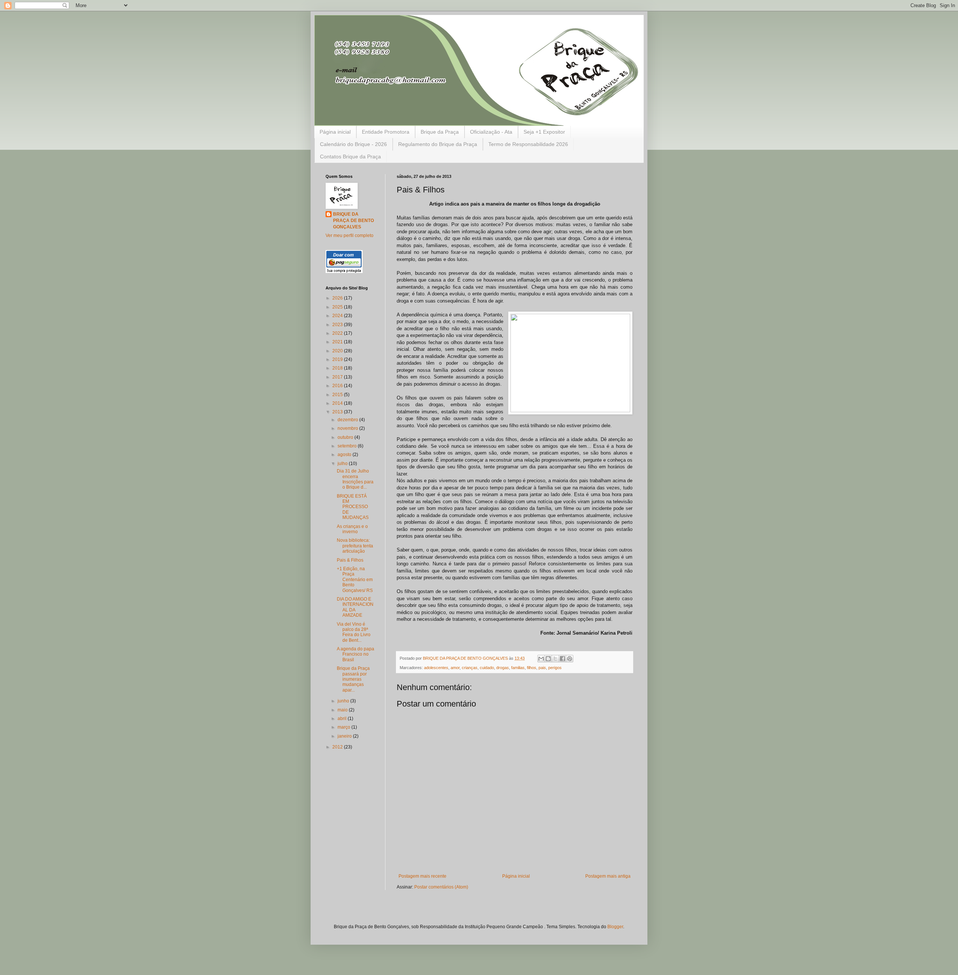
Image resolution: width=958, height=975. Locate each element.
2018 (338, 368)
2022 (338, 333)
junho (344, 701)
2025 (338, 307)
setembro (348, 446)
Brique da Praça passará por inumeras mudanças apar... (353, 679)
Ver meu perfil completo (349, 235)
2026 (338, 298)
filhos (531, 667)
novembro (348, 428)
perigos (555, 667)
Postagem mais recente (422, 876)
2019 (338, 359)
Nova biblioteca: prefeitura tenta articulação (355, 546)
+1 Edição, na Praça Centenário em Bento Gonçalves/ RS (355, 579)
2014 (338, 403)
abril (343, 718)
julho (343, 463)
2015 (338, 394)
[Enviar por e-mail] (541, 658)
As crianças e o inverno (352, 529)
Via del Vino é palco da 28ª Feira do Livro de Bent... (353, 632)
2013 (338, 411)
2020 (338, 350)
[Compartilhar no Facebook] (562, 658)
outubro (346, 437)
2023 (338, 324)
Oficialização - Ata (491, 132)
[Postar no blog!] (548, 658)
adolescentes (436, 667)
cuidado (487, 667)
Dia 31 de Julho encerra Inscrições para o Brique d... (355, 479)
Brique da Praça (440, 132)
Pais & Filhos (350, 560)
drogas (502, 667)
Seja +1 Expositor (544, 132)
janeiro (345, 736)
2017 (338, 377)
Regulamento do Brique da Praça (437, 144)
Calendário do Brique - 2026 (353, 144)
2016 (338, 385)
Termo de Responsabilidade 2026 (528, 144)
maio (343, 710)
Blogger (615, 926)
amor (455, 667)
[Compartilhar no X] (555, 658)
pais (542, 667)
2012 (338, 747)
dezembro (348, 419)
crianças (470, 667)
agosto (345, 454)
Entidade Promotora (385, 132)
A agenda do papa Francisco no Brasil (355, 654)
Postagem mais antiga (608, 876)
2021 (338, 341)
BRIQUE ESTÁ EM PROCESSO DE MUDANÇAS (353, 506)
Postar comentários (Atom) (441, 887)
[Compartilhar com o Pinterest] (569, 658)
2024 (338, 315)
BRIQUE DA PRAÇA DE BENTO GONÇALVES (353, 221)
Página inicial (335, 132)
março (344, 727)
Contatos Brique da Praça (350, 157)
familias (518, 667)
